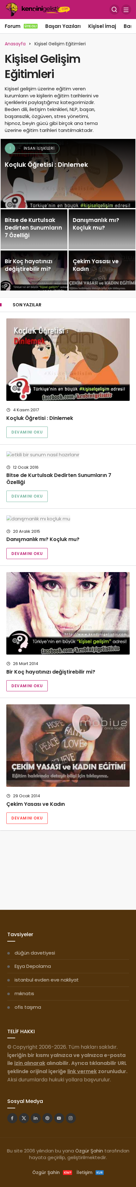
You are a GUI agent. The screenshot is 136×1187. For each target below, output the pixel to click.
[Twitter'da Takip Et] (24, 1118)
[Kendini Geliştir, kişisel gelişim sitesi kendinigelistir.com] (38, 9)
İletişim (90, 1172)
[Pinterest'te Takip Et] (47, 1118)
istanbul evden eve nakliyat (47, 979)
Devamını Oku (27, 432)
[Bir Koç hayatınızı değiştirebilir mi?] (34, 270)
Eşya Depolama (33, 966)
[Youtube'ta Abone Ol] (59, 1118)
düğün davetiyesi (35, 952)
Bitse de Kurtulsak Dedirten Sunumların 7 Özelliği (58, 479)
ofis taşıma (28, 1007)
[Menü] (126, 9)
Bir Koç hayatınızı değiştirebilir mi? (50, 671)
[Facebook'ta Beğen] (12, 1118)
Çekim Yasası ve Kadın (35, 804)
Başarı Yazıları (63, 26)
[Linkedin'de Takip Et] (36, 1118)
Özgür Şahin (89, 1150)
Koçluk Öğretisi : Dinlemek (39, 418)
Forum (21, 26)
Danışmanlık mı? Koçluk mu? (42, 539)
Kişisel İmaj (102, 26)
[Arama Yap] (114, 9)
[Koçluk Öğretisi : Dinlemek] (68, 173)
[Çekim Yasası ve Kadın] (102, 270)
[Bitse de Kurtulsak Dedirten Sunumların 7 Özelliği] (34, 229)
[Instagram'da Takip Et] (71, 1118)
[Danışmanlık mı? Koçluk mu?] (102, 229)
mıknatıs (24, 993)
